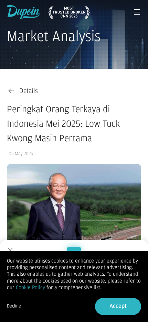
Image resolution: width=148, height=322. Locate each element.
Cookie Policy (30, 287)
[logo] (48, 12)
